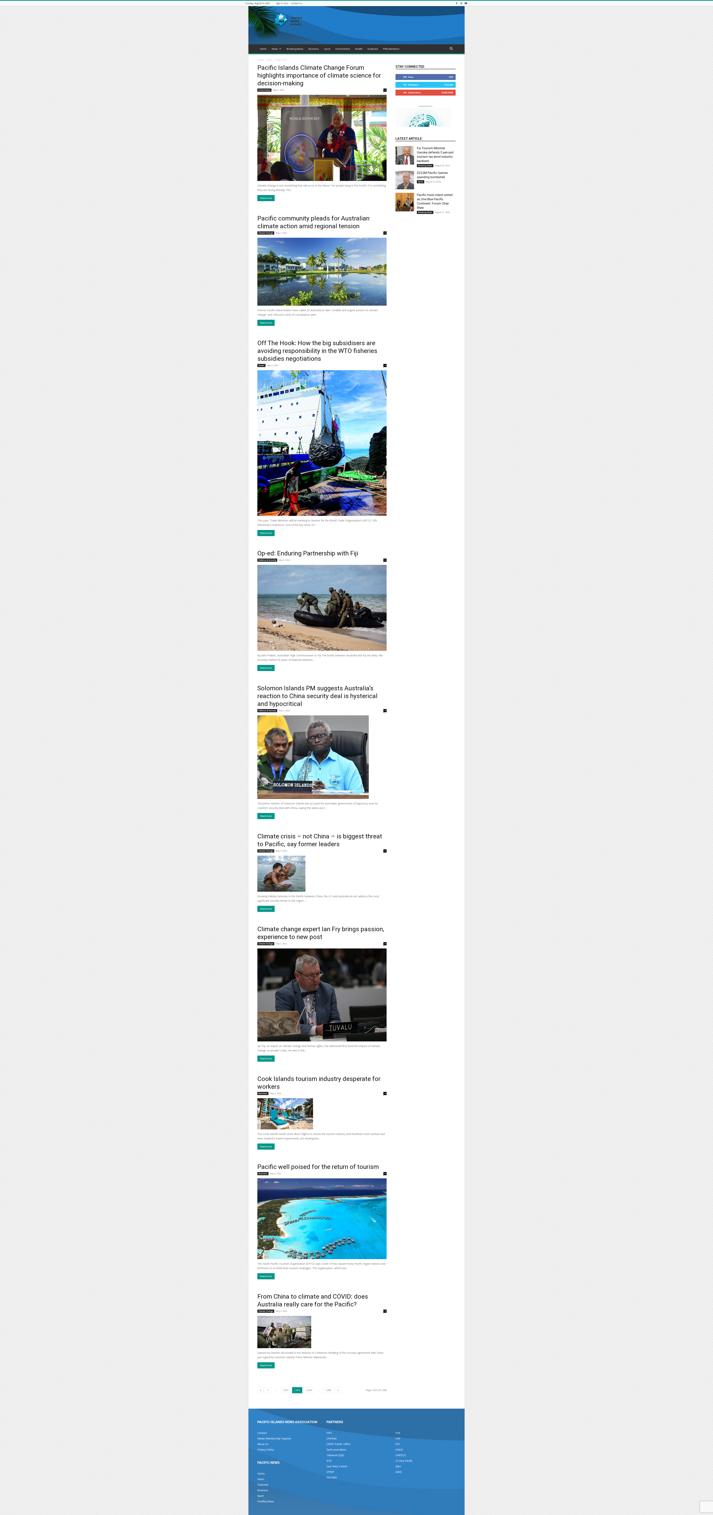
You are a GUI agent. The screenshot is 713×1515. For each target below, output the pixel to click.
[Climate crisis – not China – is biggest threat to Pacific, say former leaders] (322, 874)
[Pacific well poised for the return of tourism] (322, 1218)
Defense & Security (267, 560)
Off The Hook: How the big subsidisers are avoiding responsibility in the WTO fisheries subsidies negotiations (317, 350)
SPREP (330, 1472)
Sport (327, 48)
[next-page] (338, 1390)
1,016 (309, 1390)
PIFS (329, 1433)
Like (451, 77)
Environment (343, 48)
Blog (269, 59)
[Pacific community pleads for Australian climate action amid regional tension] (322, 272)
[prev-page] (260, 1390)
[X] (461, 3)
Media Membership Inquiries (274, 1438)
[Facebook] (457, 3)
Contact (262, 1433)
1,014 (285, 1390)
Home (263, 48)
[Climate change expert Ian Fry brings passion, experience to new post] (322, 994)
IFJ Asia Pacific (404, 1460)
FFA (397, 1433)
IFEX (329, 1460)
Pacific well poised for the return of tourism (318, 1166)
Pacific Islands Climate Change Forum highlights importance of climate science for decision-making (319, 75)
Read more (266, 198)
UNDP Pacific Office (338, 1444)
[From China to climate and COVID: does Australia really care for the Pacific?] (322, 1332)
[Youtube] (466, 3)
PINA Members (391, 48)
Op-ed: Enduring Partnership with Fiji (307, 553)
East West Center (336, 1466)
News (275, 48)
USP (398, 1438)
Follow (448, 84)
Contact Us (296, 3)
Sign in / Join (282, 3)
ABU (398, 1466)
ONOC (399, 1449)
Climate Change (265, 233)
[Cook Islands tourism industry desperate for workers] (322, 1113)
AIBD (398, 1472)
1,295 (328, 1390)
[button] (451, 49)
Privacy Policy (265, 1449)
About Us (262, 1444)
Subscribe (447, 92)
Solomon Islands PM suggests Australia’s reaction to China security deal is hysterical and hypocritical (317, 695)
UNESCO (400, 1455)
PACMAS (331, 1477)
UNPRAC (331, 1438)
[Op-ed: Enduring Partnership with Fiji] (322, 608)
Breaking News (294, 48)
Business (314, 48)
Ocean (261, 365)
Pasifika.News (265, 1501)
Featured (373, 48)
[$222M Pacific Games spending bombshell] (404, 180)
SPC (397, 1444)
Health (358, 48)
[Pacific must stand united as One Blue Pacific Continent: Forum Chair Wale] (404, 202)
